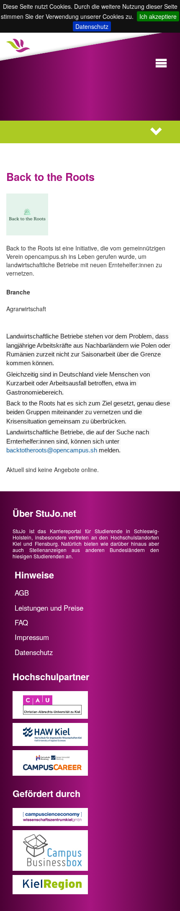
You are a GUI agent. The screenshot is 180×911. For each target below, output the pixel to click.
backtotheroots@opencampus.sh (51, 450)
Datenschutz (91, 26)
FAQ (21, 622)
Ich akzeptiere (158, 16)
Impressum (32, 637)
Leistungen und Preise (49, 608)
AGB (22, 593)
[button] (161, 64)
